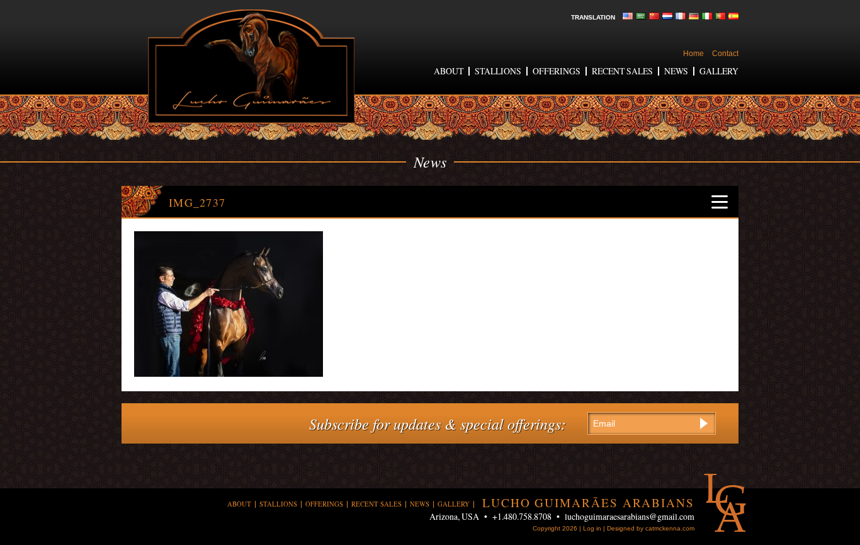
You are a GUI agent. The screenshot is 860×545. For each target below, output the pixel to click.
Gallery (718, 71)
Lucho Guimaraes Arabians (251, 66)
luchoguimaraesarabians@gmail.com (629, 516)
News (676, 71)
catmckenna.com (669, 528)
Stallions (498, 71)
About (448, 71)
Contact (725, 53)
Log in (592, 528)
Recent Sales (622, 71)
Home (693, 53)
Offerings (556, 71)
